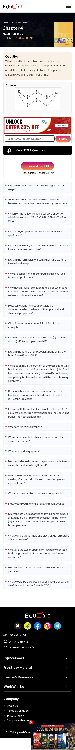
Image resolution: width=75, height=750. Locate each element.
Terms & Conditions (18, 710)
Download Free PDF (37, 165)
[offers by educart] (53, 736)
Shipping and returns (19, 720)
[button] (69, 6)
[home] (12, 6)
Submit (63, 138)
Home (5, 23)
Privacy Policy (15, 715)
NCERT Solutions (14, 23)
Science (24, 23)
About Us (12, 705)
